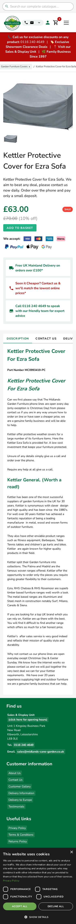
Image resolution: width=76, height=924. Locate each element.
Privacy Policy (17, 828)
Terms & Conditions (21, 835)
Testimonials (16, 806)
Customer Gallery (20, 786)
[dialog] (38, 886)
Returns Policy (18, 841)
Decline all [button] (56, 906)
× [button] (71, 852)
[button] (38, 916)
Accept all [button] (20, 906)
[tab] (17, 338)
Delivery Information (21, 793)
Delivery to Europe (20, 800)
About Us (15, 773)
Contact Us (15, 780)
